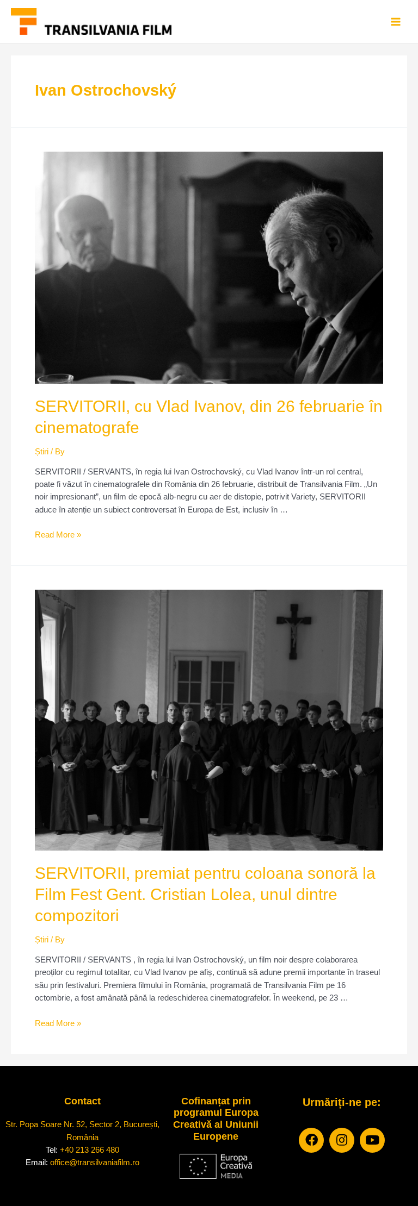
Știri (41, 451)
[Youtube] (372, 1140)
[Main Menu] (395, 21)
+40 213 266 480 (89, 1149)
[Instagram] (341, 1140)
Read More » (58, 534)
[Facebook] (311, 1140)
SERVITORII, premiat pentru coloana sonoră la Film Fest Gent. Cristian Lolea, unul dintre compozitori (205, 894)
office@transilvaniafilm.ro (94, 1162)
